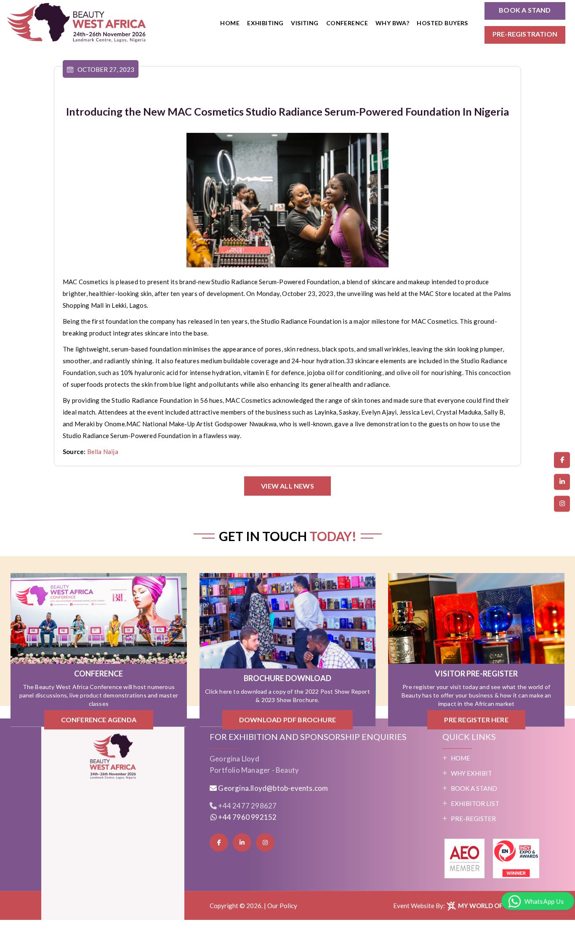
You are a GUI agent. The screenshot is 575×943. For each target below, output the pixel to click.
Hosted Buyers (442, 22)
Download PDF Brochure (287, 720)
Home (230, 22)
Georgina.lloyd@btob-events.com (273, 788)
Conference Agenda (98, 720)
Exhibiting (265, 22)
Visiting (304, 22)
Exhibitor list (475, 803)
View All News (287, 486)
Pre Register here (476, 720)
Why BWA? (392, 22)
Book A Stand (474, 788)
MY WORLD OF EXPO (489, 905)
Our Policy (282, 905)
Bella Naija (102, 451)
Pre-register (473, 818)
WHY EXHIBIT (471, 773)
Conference (347, 22)
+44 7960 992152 (247, 817)
